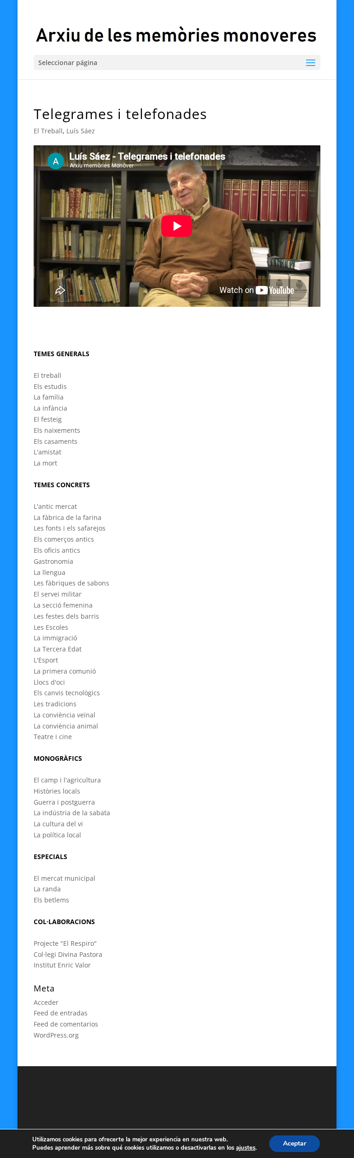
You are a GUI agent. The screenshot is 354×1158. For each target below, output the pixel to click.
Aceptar (294, 1143)
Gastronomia (53, 561)
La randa (47, 888)
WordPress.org (56, 1035)
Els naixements (57, 430)
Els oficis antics (57, 550)
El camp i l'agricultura (67, 780)
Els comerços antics (64, 539)
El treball (47, 375)
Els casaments (55, 441)
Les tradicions (55, 703)
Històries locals (57, 791)
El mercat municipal (64, 878)
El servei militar (58, 594)
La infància (50, 408)
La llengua (49, 572)
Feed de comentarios (66, 1024)
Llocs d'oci (49, 682)
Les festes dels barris (66, 616)
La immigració (55, 637)
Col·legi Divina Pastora (68, 954)
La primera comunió (65, 671)
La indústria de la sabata (72, 812)
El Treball (48, 130)
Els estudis (50, 386)
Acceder (46, 1002)
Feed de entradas (61, 1013)
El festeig (48, 419)
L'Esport (46, 660)
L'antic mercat (55, 506)
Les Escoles (51, 627)
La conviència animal (66, 726)
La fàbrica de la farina (67, 517)
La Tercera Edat (58, 649)
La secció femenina (63, 605)
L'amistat (47, 452)
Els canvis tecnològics (67, 692)
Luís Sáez (80, 130)
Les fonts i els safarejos (70, 528)
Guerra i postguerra (64, 802)
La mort (45, 463)
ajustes (245, 1148)
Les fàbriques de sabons (71, 583)
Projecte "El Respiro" (65, 943)
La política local (57, 834)
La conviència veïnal (64, 714)
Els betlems (51, 899)
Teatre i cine (53, 736)
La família (49, 397)
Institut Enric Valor (62, 965)
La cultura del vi (58, 823)
